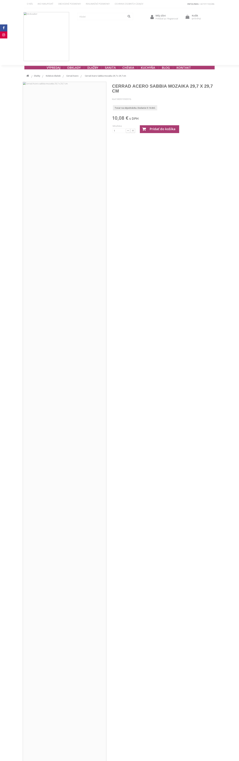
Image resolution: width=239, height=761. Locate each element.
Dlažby (37, 75)
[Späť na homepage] (28, 76)
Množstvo (117, 125)
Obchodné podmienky (69, 3)
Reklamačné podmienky (98, 3)
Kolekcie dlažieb (53, 75)
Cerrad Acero (72, 75)
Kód (114, 99)
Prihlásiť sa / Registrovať (167, 18)
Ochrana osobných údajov (129, 3)
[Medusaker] (46, 36)
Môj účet (161, 15)
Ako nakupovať (45, 3)
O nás (30, 3)
